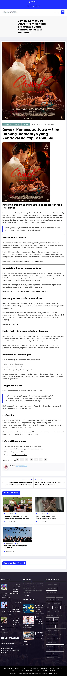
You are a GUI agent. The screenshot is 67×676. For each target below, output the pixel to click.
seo (48, 654)
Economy (24, 668)
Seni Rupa (60, 646)
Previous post (27, 480)
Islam (48, 607)
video (59, 657)
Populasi (49, 638)
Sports (52, 668)
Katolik (57, 611)
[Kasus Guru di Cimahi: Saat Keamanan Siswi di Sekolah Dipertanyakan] (49, 505)
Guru (59, 600)
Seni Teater (59, 650)
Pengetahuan (51, 634)
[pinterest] (36, 459)
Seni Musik (50, 646)
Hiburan (17, 124)
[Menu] (62, 12)
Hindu (48, 603)
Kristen (49, 619)
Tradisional (50, 657)
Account (37, 670)
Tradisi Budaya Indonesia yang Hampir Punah (27, 261)
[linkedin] (26, 459)
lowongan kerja (51, 623)
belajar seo (50, 596)
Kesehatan (50, 615)
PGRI (60, 634)
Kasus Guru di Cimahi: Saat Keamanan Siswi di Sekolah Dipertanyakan (45, 517)
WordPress (31, 673)
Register (52, 670)
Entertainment (8, 124)
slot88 (27, 595)
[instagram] (36, 6)
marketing (50, 627)
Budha (59, 596)
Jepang (49, 611)
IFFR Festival (13, 324)
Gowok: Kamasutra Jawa (53, 215)
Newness (29, 670)
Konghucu (60, 615)
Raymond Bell (38, 124)
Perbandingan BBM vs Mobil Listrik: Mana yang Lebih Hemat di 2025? (19, 483)
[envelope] (31, 459)
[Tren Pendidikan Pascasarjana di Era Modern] (17, 534)
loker (56, 619)
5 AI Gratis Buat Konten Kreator (39, 607)
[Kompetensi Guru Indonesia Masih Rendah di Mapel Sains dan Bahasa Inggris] (17, 505)
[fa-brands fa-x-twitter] (31, 6)
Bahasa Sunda (51, 592)
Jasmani (56, 607)
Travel (21, 670)
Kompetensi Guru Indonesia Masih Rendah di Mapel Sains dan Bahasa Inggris (16, 517)
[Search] (55, 12)
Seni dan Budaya (52, 642)
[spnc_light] (58, 12)
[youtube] (39, 6)
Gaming (59, 668)
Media (49, 631)
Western (44, 668)
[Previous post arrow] (3, 482)
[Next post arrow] (64, 482)
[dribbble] (33, 6)
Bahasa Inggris (51, 588)
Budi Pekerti (50, 600)
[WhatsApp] (40, 459)
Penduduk (57, 631)
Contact (13, 670)
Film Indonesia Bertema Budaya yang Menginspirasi (29, 291)
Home (17, 668)
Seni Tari (49, 650)
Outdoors (25, 124)
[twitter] (22, 459)
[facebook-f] (28, 6)
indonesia (57, 603)
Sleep (54, 654)
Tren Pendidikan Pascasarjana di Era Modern (15, 547)
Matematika (60, 627)
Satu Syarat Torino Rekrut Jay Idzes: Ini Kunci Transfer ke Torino (48, 483)
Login (45, 670)
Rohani (58, 638)
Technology (8, 668)
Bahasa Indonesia (52, 584)
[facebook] (17, 459)
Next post (38, 480)
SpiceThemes (53, 673)
